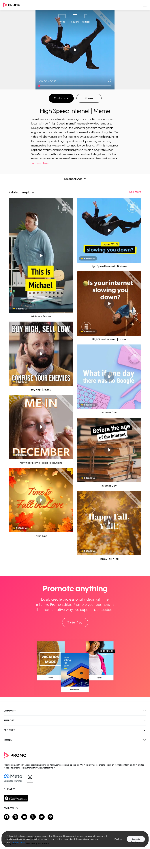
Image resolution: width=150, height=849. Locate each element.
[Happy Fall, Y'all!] (109, 523)
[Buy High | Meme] (41, 354)
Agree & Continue (135, 840)
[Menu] (145, 5)
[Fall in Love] (41, 500)
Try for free (75, 622)
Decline (118, 839)
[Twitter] (33, 817)
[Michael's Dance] (41, 255)
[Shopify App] (75, 798)
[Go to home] (13, 5)
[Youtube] (24, 817)
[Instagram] (30, 778)
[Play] (75, 50)
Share (89, 98)
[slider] (39, 86)
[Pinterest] (50, 817)
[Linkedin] (42, 817)
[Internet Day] (109, 376)
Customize (61, 98)
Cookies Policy (17, 842)
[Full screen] (109, 80)
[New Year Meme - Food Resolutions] (41, 427)
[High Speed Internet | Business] (109, 230)
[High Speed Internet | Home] (109, 303)
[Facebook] (13, 778)
